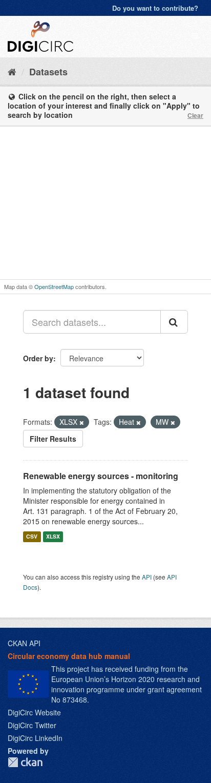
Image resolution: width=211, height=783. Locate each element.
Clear (195, 115)
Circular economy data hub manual (69, 656)
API (147, 576)
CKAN (25, 762)
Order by (38, 358)
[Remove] (81, 422)
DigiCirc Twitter (32, 725)
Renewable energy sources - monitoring (100, 476)
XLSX (53, 536)
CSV (31, 536)
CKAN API (24, 643)
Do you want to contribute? (155, 8)
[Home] (12, 71)
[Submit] (174, 322)
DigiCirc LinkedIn (35, 738)
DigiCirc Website (34, 712)
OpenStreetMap (54, 286)
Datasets (48, 71)
